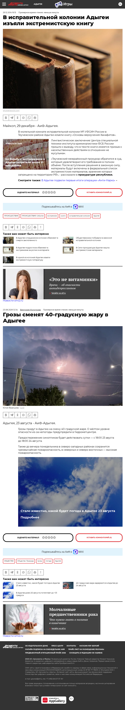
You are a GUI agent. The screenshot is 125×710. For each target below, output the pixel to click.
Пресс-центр (57, 646)
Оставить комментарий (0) (99, 192)
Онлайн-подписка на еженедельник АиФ (45, 649)
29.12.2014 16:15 (9, 12)
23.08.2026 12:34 (10, 310)
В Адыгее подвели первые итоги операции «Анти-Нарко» (78, 180)
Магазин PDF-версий (89, 646)
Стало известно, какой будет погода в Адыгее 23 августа (68, 511)
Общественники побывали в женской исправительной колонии (94, 239)
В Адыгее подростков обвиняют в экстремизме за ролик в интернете (32, 249)
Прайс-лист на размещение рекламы (86, 649)
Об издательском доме (36, 646)
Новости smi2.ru (13, 300)
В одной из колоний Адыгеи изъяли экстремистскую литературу (33, 258)
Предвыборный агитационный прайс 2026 (45, 653)
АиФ (22, 408)
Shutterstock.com (11, 110)
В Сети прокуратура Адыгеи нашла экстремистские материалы (92, 249)
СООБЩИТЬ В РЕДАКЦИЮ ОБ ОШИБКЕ (85, 653)
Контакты (71, 646)
